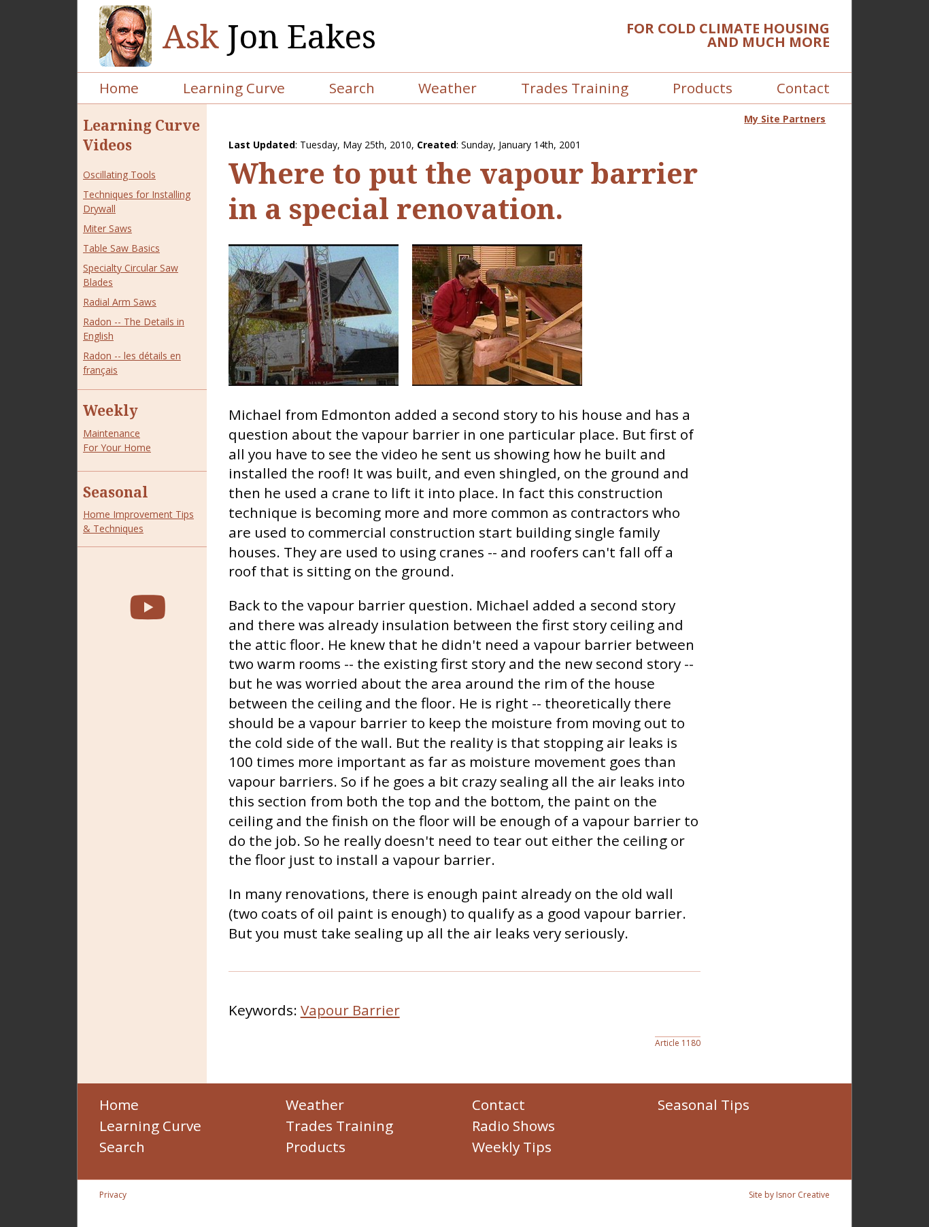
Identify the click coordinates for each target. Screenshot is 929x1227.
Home (119, 87)
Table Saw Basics (121, 248)
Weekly (110, 410)
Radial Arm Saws (119, 301)
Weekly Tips (512, 1146)
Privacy (112, 1194)
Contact (803, 87)
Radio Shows (513, 1125)
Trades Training (574, 87)
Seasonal (115, 492)
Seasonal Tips (703, 1104)
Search (352, 87)
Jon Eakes (269, 36)
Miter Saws (107, 228)
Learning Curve (234, 87)
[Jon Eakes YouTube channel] (147, 607)
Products (702, 87)
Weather (447, 87)
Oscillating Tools (119, 174)
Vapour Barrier (350, 1009)
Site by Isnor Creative (789, 1194)
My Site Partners (785, 118)
